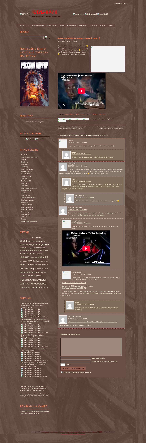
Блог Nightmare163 (27, 207)
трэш (35, 280)
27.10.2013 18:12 (73, 318)
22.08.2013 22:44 (77, 181)
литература (33, 257)
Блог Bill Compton (26, 205)
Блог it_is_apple (26, 212)
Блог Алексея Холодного (29, 188)
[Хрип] (60, 119)
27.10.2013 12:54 (80, 304)
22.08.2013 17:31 (77, 154)
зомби (23, 248)
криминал (24, 257)
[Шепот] (66, 119)
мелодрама (23, 261)
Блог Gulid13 (25, 183)
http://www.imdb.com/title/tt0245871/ (74, 288)
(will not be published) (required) (104, 361)
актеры (39, 238)
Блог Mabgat (25, 167)
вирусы (43, 241)
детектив (36, 244)
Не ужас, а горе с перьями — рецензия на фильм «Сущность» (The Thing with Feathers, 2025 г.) (34, 305)
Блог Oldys (24, 162)
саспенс (35, 272)
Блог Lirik (24, 219)
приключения (43, 269)
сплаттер (30, 276)
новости (38, 264)
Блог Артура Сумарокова (29, 221)
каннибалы (23, 250)
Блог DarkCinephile (27, 169)
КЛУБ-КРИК (23, 238)
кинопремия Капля (34, 250)
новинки (33, 265)
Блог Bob (24, 179)
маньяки (43, 256)
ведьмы (38, 241)
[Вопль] (86, 119)
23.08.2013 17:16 (80, 197)
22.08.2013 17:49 (73, 166)
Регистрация (123, 3)
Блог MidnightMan (26, 190)
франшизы (41, 283)
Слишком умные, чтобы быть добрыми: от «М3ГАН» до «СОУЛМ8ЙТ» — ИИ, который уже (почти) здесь (35, 321)
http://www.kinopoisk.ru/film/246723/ (74, 283)
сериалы (43, 273)
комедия (24, 253)
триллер (26, 279)
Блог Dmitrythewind (27, 209)
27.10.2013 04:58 (73, 210)
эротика (45, 287)
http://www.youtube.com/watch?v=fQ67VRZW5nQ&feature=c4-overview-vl (92, 322)
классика (44, 250)
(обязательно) (98, 358)
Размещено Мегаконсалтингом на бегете (73, 433)
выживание (25, 244)
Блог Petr (24, 216)
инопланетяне (39, 248)
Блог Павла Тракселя (28, 200)
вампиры (31, 241)
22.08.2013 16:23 (73, 143)
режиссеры (25, 272)
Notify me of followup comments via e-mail (77, 372)
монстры (25, 264)
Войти (117, 3)
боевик (23, 241)
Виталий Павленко (75, 208)
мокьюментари (43, 261)
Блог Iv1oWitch (25, 174)
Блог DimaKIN (25, 195)
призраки (33, 268)
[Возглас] (73, 119)
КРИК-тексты (80, 114)
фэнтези (23, 287)
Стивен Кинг (31, 238)
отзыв (24, 268)
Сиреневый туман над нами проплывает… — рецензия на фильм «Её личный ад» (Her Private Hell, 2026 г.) (35, 365)
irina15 (74, 152)
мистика (33, 260)
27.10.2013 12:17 (77, 223)
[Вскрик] (80, 119)
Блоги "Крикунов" (26, 176)
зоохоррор (30, 248)
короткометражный (35, 253)
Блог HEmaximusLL (27, 171)
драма (45, 244)
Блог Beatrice (25, 164)
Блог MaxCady (25, 214)
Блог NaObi (24, 155)
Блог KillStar (25, 202)
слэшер (23, 275)
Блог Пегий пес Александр (29, 157)
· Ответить (83, 143)
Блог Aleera (24, 193)
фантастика (27, 283)
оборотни (45, 265)
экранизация (34, 287)
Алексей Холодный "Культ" (34, 122)
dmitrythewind (77, 221)
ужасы (42, 279)
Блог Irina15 (25, 159)
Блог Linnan (25, 186)
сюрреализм (38, 275)
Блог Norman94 (26, 181)
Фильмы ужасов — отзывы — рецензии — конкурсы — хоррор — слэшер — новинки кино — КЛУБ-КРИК (72, 432)
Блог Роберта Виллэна (28, 197)
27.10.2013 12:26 (77, 274)
